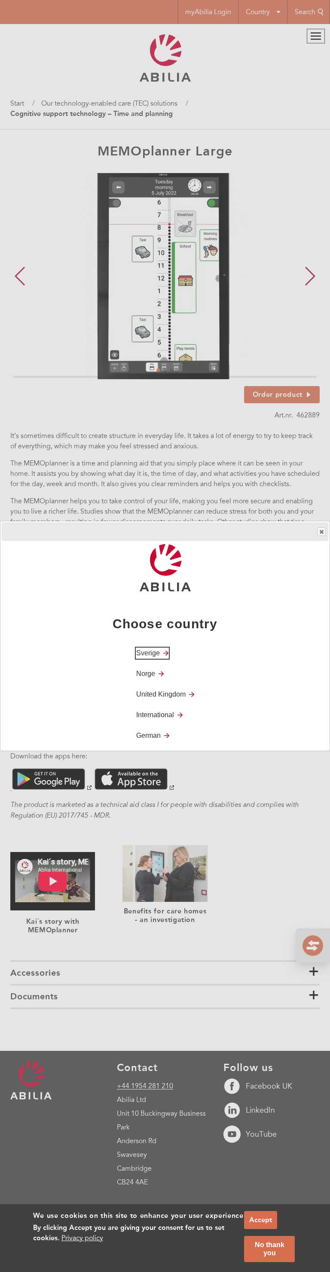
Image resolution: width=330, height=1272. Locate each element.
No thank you (269, 1248)
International (155, 714)
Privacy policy (82, 1238)
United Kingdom (161, 694)
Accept (260, 1220)
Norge (145, 673)
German (148, 735)
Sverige (148, 653)
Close (321, 531)
